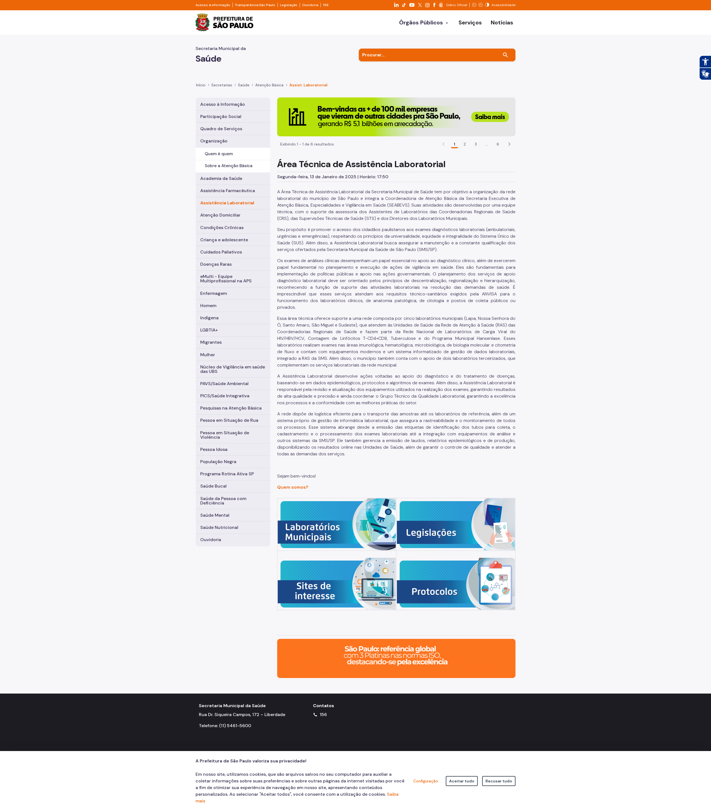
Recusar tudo (498, 781)
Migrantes (211, 342)
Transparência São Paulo (255, 5)
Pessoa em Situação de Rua (229, 420)
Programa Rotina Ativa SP (227, 474)
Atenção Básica (269, 84)
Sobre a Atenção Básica (228, 166)
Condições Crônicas (222, 227)
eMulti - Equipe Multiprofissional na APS (226, 278)
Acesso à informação (213, 5)
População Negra (218, 461)
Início (201, 84)
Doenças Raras (216, 264)
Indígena (209, 318)
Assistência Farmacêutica (227, 191)
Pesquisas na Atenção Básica (231, 408)
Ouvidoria (310, 5)
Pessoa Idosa (213, 449)
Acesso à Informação (222, 104)
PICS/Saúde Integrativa (224, 396)
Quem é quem (219, 154)
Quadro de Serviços (221, 129)
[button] (509, 144)
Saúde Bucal (213, 486)
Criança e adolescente (224, 240)
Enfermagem (213, 293)
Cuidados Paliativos (221, 252)
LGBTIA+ (209, 330)
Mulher (207, 355)
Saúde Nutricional (219, 527)
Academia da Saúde (221, 178)
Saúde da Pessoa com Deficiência (223, 501)
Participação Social (220, 116)
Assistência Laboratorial (227, 203)
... (486, 144)
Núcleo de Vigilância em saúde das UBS (232, 369)
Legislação (288, 5)
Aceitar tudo (461, 781)
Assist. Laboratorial (308, 84)
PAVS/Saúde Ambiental (224, 383)
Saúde (243, 84)
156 (326, 5)
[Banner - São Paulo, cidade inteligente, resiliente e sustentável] (396, 658)
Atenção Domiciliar (220, 215)
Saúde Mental (214, 515)
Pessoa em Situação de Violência (224, 435)
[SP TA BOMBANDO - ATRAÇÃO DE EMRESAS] (396, 116)
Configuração (425, 781)
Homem (208, 305)
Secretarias (221, 84)
